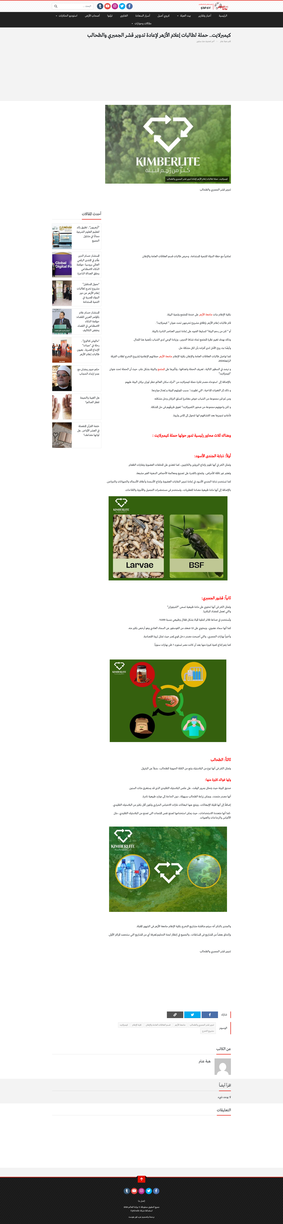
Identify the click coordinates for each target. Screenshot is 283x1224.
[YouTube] (107, 6)
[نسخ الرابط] (175, 1014)
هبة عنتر (223, 41)
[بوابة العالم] (214, 6)
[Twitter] (122, 6)
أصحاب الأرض (92, 16)
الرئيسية (223, 16)
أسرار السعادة (142, 16)
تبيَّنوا (110, 16)
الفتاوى (124, 16)
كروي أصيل (164, 16)
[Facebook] (129, 6)
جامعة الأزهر (206, 314)
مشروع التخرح (208, 1031)
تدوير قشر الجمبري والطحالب (202, 1025)
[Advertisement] (141, 70)
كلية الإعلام (137, 1025)
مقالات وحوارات (143, 23)
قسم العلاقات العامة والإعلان (158, 1025)
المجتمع (161, 369)
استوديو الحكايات (68, 16)
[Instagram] (115, 6)
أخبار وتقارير (204, 16)
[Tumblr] (100, 6)
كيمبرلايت (124, 1025)
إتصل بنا (141, 1201)
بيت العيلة (185, 16)
